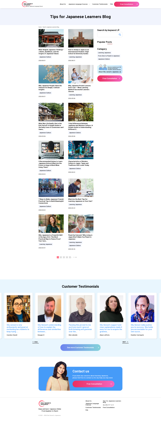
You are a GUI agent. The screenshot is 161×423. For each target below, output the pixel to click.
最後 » (75, 257)
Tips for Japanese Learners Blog (112, 401)
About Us (63, 4)
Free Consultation (109, 407)
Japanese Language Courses (92, 404)
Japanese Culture (104, 59)
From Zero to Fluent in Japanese (109, 56)
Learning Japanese (104, 52)
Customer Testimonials (100, 4)
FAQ (111, 4)
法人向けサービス (108, 405)
